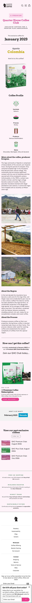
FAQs (16, 568)
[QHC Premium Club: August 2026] (5, 442)
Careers (16, 537)
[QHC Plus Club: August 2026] (5, 450)
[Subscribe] (28, 584)
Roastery (16, 528)
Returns (16, 562)
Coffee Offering (16, 545)
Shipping (16, 559)
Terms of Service (16, 565)
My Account (16, 551)
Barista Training (16, 548)
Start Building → (10, 399)
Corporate (16, 570)
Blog (16, 534)
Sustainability (16, 531)
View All (16, 436)
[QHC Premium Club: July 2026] (5, 457)
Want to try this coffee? (16, 58)
